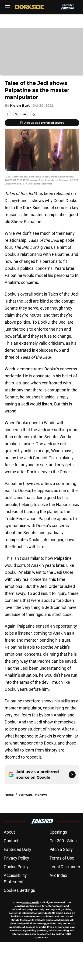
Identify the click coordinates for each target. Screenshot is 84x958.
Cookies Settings (19, 890)
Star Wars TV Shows (33, 794)
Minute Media (30, 902)
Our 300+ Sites (63, 840)
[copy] (33, 114)
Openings (58, 832)
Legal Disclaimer (64, 866)
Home (9, 794)
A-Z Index (58, 875)
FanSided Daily (17, 849)
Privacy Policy (16, 858)
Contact (11, 840)
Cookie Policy (16, 866)
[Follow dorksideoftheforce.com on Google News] (72, 774)
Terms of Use (61, 858)
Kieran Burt (20, 105)
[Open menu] (7, 7)
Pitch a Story (61, 849)
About (9, 832)
